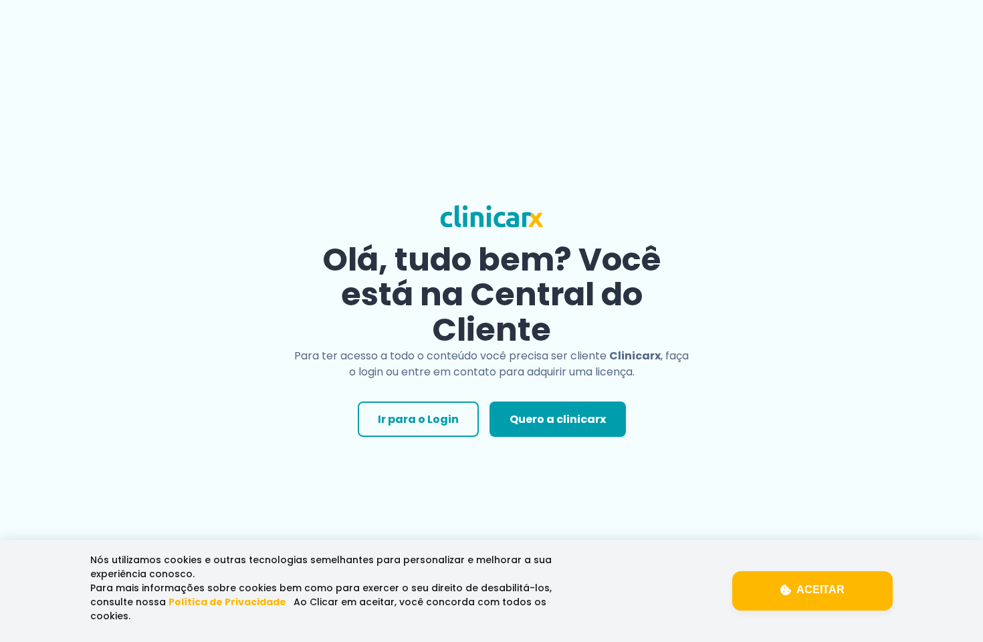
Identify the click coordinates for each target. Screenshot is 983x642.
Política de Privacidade (227, 602)
